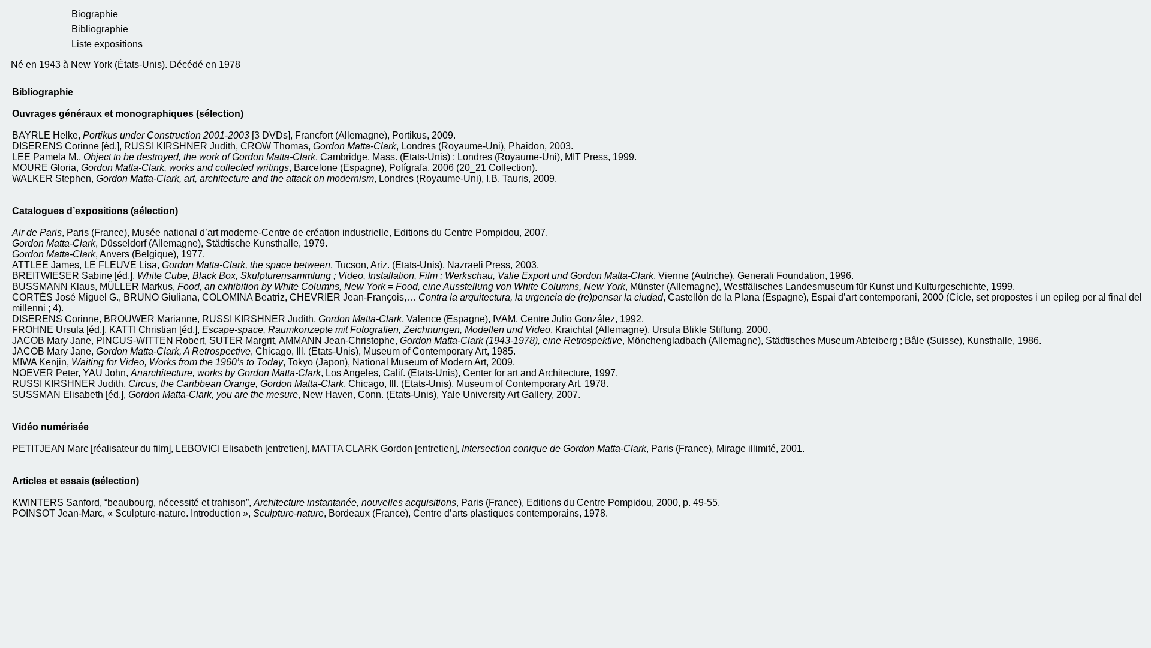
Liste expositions (107, 44)
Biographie (94, 14)
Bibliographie (99, 29)
